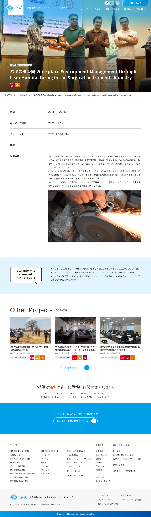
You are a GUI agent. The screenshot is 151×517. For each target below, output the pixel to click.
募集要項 (99, 470)
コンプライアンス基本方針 (131, 499)
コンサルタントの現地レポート (126, 470)
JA (107, 3)
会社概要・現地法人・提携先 (123, 455)
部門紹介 (99, 458)
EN (111, 3)
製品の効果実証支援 (17, 470)
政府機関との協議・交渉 (19, 481)
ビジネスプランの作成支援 (20, 458)
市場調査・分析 (16, 455)
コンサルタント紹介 (121, 445)
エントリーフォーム (103, 481)
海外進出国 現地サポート (51, 451)
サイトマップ (103, 495)
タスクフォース (73, 470)
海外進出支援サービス (19, 451)
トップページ (10, 95)
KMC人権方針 (126, 495)
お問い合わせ (135, 3)
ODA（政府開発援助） (76, 451)
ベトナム (44, 458)
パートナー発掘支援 (17, 466)
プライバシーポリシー (106, 499)
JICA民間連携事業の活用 (19, 477)
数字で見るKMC (102, 455)
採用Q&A (99, 473)
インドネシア (46, 466)
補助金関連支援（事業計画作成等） (23, 473)
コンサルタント (113, 9)
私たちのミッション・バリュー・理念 (127, 458)
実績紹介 (99, 9)
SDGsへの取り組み (75, 475)
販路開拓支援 (15, 462)
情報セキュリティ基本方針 (108, 504)
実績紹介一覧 (71, 367)
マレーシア (45, 470)
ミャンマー (45, 473)
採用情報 (141, 9)
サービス (84, 9)
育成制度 (99, 462)
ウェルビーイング (73, 466)
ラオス (43, 462)
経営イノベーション (74, 462)
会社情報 (127, 9)
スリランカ (45, 455)
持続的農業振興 (72, 455)
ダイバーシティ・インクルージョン (80, 458)
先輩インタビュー (102, 466)
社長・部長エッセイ (103, 477)
